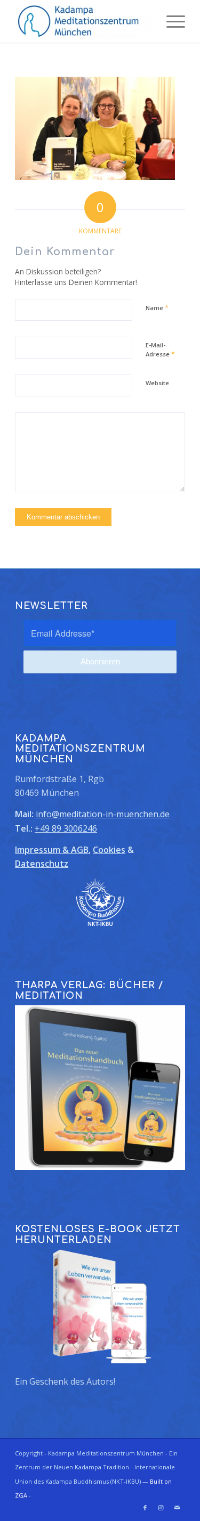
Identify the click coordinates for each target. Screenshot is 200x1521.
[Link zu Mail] (177, 1508)
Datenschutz (41, 863)
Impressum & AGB (52, 850)
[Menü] (170, 21)
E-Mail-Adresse (160, 350)
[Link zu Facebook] (145, 1508)
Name (157, 307)
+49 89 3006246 (66, 828)
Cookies (109, 850)
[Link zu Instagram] (161, 1508)
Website (157, 383)
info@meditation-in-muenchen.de (103, 814)
